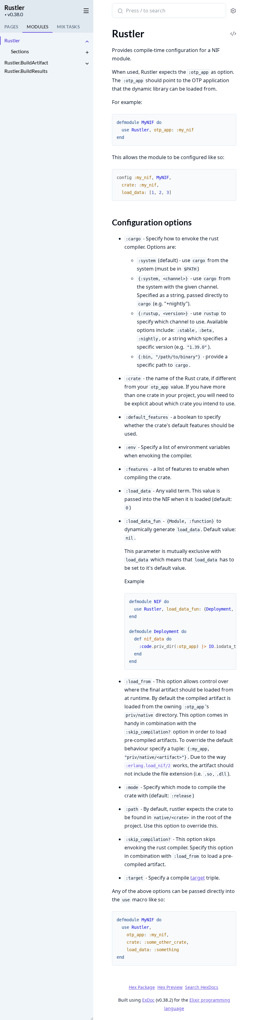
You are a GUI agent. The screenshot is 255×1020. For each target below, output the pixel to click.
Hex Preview (170, 987)
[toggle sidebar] (85, 9)
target (197, 877)
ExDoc (148, 1000)
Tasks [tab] (68, 26)
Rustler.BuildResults (26, 71)
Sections (20, 51)
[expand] (87, 41)
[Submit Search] (119, 11)
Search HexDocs (201, 987)
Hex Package (142, 987)
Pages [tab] (11, 26)
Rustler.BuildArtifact (26, 62)
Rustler (14, 7)
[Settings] (233, 10)
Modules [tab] (37, 26)
